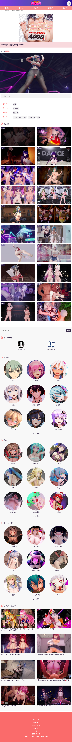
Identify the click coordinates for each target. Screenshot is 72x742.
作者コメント (6, 96)
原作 (51, 8)
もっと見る (36, 433)
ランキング (36, 720)
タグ (65, 8)
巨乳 (38, 117)
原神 (14, 104)
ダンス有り (31, 117)
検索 (68, 330)
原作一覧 (36, 728)
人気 (36, 8)
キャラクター (36, 725)
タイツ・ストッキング (19, 117)
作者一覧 (36, 722)
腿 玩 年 (15, 113)
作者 (8, 8)
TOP (36, 717)
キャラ (22, 8)
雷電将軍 (16, 108)
